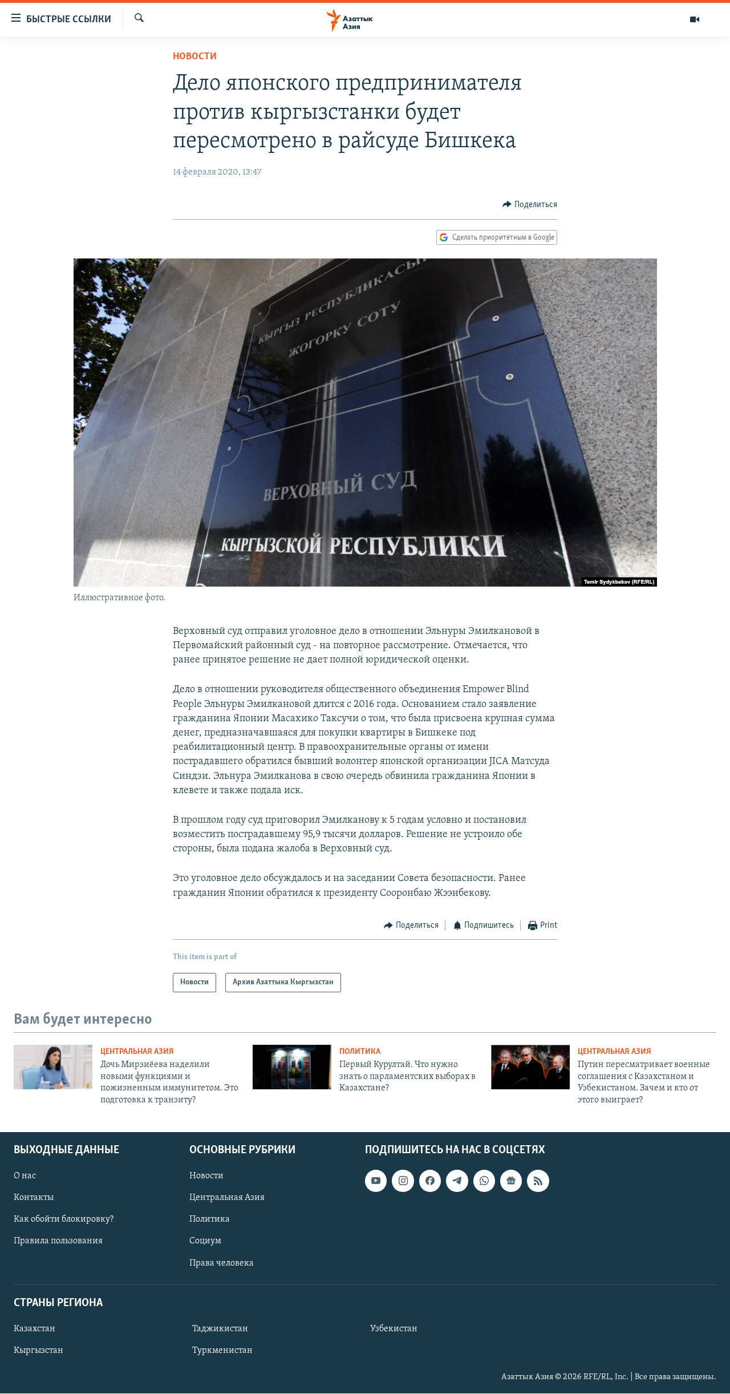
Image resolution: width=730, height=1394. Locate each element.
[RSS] (538, 1180)
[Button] (529, 204)
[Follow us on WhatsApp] (484, 1180)
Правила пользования (58, 1241)
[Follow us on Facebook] (430, 1180)
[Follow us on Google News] (511, 1180)
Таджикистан (220, 1329)
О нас (25, 1176)
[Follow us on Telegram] (457, 1180)
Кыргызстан (38, 1350)
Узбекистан (393, 1329)
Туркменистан (222, 1350)
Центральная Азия (137, 1052)
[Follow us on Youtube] (376, 1180)
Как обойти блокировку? (63, 1219)
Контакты (34, 1197)
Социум (205, 1241)
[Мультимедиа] (695, 19)
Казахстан (34, 1329)
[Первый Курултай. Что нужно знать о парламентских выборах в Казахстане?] (292, 1067)
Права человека (221, 1263)
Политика (359, 1052)
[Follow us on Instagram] (402, 1180)
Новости (195, 57)
